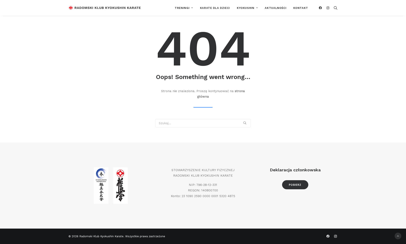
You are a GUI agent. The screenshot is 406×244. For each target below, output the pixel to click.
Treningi (182, 8)
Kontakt (300, 8)
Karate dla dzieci (215, 8)
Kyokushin (245, 8)
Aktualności (275, 8)
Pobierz (295, 184)
